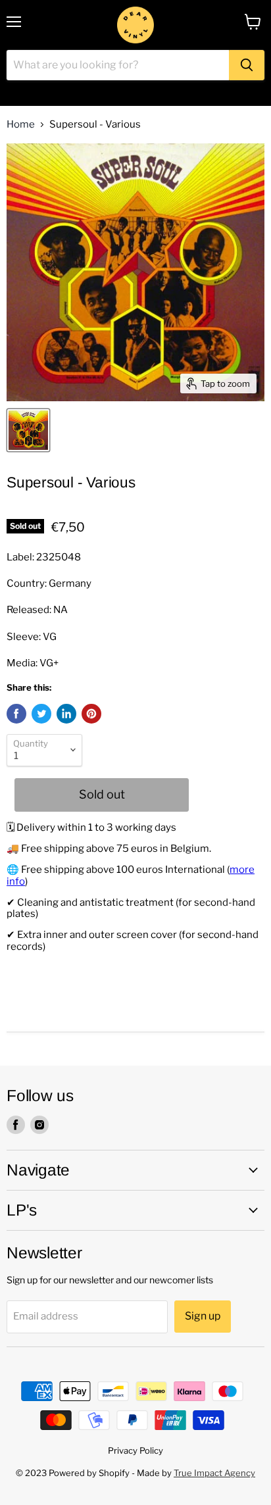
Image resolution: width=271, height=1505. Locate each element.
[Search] (246, 65)
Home (21, 124)
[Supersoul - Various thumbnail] (28, 430)
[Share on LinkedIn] (66, 714)
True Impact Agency (214, 1473)
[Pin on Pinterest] (91, 714)
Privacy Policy (135, 1450)
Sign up (202, 1316)
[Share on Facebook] (16, 714)
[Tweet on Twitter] (41, 714)
